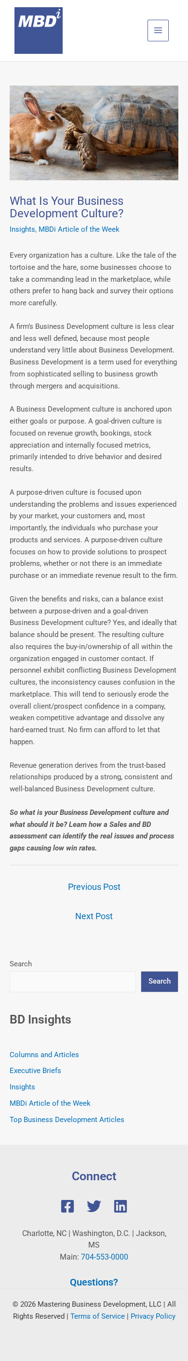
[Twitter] (94, 1206)
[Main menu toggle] (158, 30)
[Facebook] (67, 1206)
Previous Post (94, 887)
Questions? (94, 1282)
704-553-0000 (104, 1256)
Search (21, 964)
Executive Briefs (35, 1070)
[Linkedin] (120, 1206)
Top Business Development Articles (67, 1119)
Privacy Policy (153, 1316)
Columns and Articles (44, 1054)
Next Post (94, 916)
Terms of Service (97, 1316)
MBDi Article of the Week (79, 229)
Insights (22, 229)
